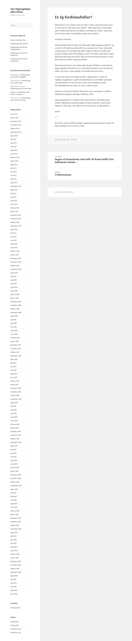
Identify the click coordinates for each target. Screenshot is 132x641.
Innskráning (14, 622)
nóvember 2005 (15, 435)
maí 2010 (13, 240)
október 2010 (14, 222)
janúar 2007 (14, 385)
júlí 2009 (13, 276)
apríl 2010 (13, 244)
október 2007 (14, 352)
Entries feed (14, 625)
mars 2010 (14, 248)
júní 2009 (13, 280)
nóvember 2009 (15, 262)
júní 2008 (13, 323)
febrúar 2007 (14, 381)
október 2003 (14, 525)
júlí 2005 (13, 450)
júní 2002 (13, 583)
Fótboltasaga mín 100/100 (19, 44)
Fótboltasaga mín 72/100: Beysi (20, 89)
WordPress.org (15, 633)
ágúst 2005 (14, 446)
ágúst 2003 (14, 533)
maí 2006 (13, 413)
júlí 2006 (13, 406)
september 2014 (15, 132)
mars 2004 (14, 507)
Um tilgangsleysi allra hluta (20, 10)
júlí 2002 (13, 579)
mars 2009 (14, 291)
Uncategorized (15, 608)
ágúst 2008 (14, 316)
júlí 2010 (13, 233)
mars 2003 (14, 551)
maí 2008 (13, 327)
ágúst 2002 (14, 576)
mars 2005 (14, 464)
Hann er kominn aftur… (18, 40)
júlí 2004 (13, 493)
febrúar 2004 (14, 511)
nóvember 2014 (15, 125)
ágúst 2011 (14, 190)
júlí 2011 (13, 193)
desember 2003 (15, 518)
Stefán (12, 92)
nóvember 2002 (15, 565)
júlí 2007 (13, 363)
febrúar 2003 (14, 554)
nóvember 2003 (15, 522)
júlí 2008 (13, 320)
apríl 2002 (13, 590)
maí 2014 (13, 147)
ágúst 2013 (14, 165)
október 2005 (14, 439)
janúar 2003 (14, 558)
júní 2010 (13, 237)
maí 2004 (13, 500)
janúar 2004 (14, 514)
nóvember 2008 (15, 305)
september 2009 (15, 269)
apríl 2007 (13, 374)
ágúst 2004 (14, 489)
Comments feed (15, 629)
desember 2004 (15, 475)
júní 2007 (13, 367)
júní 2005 (13, 453)
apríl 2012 (13, 183)
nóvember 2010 (15, 219)
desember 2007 (15, 345)
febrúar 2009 (14, 294)
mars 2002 (14, 594)
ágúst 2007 (14, 359)
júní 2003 (13, 540)
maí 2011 (13, 197)
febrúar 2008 (14, 338)
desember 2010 (15, 215)
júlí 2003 (13, 536)
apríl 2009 (13, 287)
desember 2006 (15, 388)
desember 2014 (15, 121)
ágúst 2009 (14, 273)
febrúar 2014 (14, 157)
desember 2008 (15, 302)
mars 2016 (14, 114)
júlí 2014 (13, 139)
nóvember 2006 (15, 392)
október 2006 (14, 395)
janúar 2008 (14, 341)
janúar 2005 (14, 471)
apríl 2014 (13, 150)
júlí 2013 (13, 168)
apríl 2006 (13, 417)
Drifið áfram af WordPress (64, 192)
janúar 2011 (14, 211)
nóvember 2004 (15, 478)
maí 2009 (13, 284)
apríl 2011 (13, 201)
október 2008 (14, 309)
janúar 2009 (14, 298)
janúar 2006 (14, 428)
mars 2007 (14, 377)
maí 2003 (13, 543)
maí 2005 (13, 457)
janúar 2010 (14, 255)
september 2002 (15, 572)
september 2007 (15, 356)
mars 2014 (14, 154)
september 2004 (15, 486)
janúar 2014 (14, 161)
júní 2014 (13, 143)
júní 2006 (13, 410)
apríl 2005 (13, 460)
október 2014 (14, 128)
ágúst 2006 (14, 403)
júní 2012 (13, 179)
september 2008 (15, 312)
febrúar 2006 (14, 424)
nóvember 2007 (15, 349)
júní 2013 (13, 172)
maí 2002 (13, 587)
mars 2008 (14, 334)
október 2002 (14, 569)
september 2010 (15, 226)
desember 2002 (15, 561)
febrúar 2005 (14, 468)
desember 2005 (15, 432)
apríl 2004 (13, 504)
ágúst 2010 (14, 230)
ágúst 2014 (14, 136)
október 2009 (14, 266)
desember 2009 (15, 258)
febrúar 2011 (14, 208)
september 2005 (15, 442)
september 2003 (15, 529)
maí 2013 (13, 175)
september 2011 (15, 186)
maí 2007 (13, 370)
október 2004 (14, 482)
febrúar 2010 (14, 251)
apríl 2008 (13, 331)
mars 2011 (14, 204)
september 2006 (15, 399)
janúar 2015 (14, 118)
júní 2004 (13, 496)
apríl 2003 (13, 547)
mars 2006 (14, 421)
